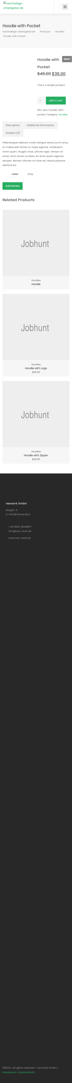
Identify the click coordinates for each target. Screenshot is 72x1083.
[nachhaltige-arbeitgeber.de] (17, 7)
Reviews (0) (13, 133)
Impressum (9, 1072)
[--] (6, 1077)
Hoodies (63, 114)
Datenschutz (27, 1072)
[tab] (13, 125)
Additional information (40, 125)
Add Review (13, 186)
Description (13, 125)
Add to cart (55, 100)
